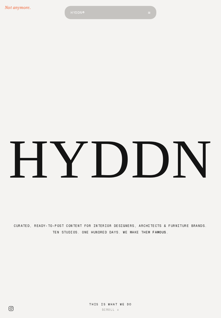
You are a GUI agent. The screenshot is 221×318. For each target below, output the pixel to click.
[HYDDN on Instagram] (11, 309)
